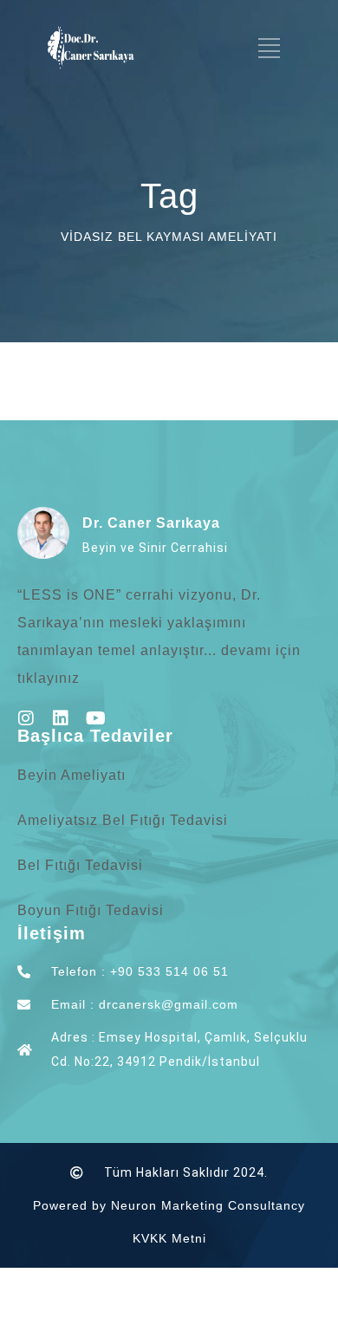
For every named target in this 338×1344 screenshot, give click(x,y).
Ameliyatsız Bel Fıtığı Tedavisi (122, 820)
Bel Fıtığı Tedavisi (80, 865)
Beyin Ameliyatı (71, 775)
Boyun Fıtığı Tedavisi (90, 910)
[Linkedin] (60, 718)
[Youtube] (95, 718)
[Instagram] (26, 718)
